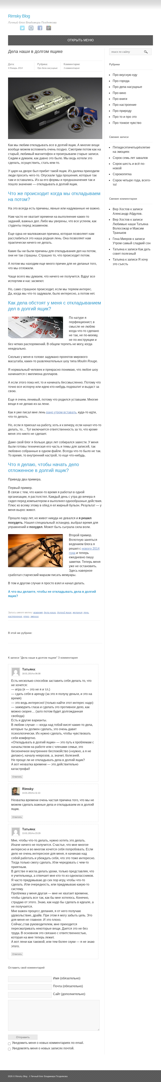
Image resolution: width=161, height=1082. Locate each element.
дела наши (50, 612)
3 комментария (72, 68)
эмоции (34, 616)
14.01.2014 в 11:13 (31, 793)
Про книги (120, 98)
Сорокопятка (122, 174)
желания (77, 612)
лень (86, 612)
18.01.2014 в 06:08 (31, 673)
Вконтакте (31, 28)
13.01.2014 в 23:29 (31, 833)
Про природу (122, 110)
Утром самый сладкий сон (132, 243)
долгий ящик (64, 612)
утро (26, 616)
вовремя (38, 612)
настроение (15, 616)
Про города (121, 81)
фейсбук (40, 28)
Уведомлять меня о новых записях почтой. (43, 1048)
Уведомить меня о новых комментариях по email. (48, 1042)
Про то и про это (125, 116)
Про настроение (124, 104)
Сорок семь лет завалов (130, 157)
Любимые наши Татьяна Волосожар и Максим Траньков (130, 228)
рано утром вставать (61, 412)
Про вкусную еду (125, 74)
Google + (48, 28)
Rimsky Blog (19, 16)
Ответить (17, 777)
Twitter (22, 28)
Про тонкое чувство (127, 122)
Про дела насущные (47, 68)
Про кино (119, 93)
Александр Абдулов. (127, 213)
